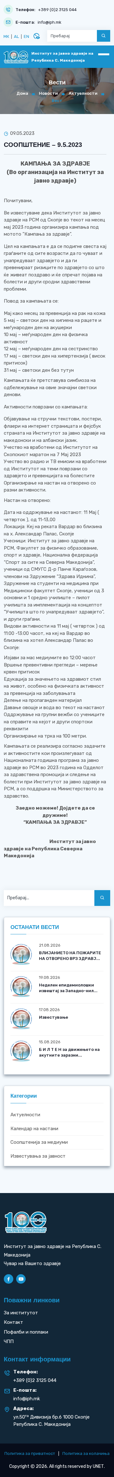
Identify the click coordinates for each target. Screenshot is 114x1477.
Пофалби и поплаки (26, 1332)
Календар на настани (34, 1128)
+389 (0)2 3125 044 (57, 10)
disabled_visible (36, 36)
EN (26, 36)
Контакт (13, 1322)
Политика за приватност (29, 1453)
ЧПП (9, 1341)
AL (16, 36)
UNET (98, 1466)
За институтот (21, 1313)
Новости (48, 93)
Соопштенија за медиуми (39, 1142)
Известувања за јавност (38, 1156)
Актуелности (83, 93)
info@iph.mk (49, 22)
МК (6, 36)
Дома (22, 93)
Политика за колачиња (86, 1453)
